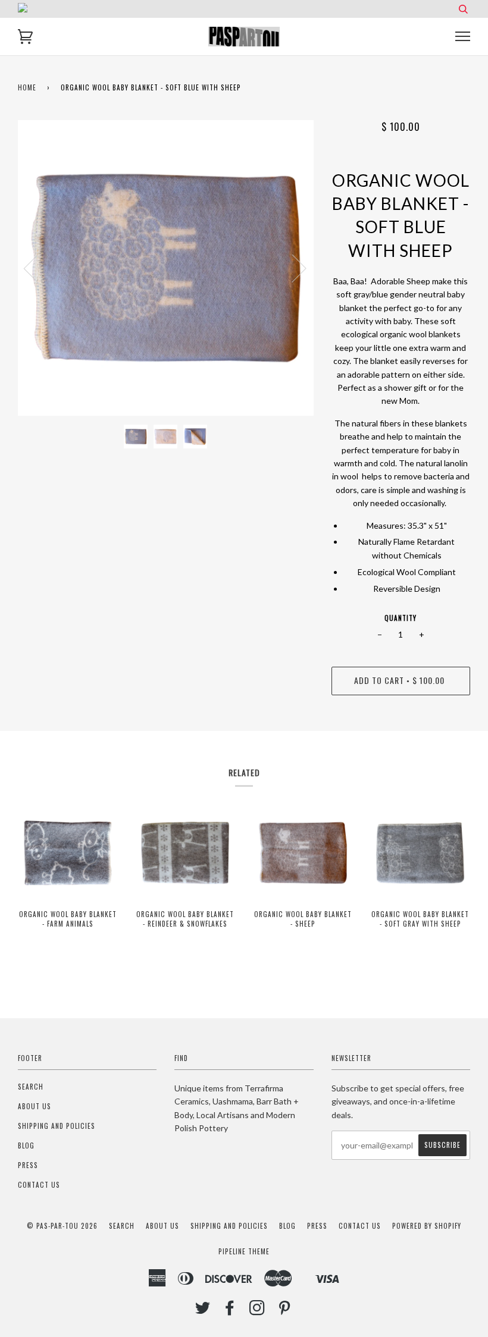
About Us (34, 1106)
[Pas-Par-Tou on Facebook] (230, 1311)
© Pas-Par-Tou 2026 (62, 1226)
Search (30, 1086)
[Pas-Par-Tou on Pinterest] (285, 1311)
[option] (166, 268)
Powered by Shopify (426, 1226)
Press (28, 1165)
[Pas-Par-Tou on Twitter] (203, 1311)
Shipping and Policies (56, 1126)
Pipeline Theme (244, 1251)
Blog (26, 1145)
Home (27, 87)
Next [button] (292, 267)
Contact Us (39, 1185)
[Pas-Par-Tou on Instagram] (257, 1311)
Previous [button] (38, 267)
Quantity (400, 618)
